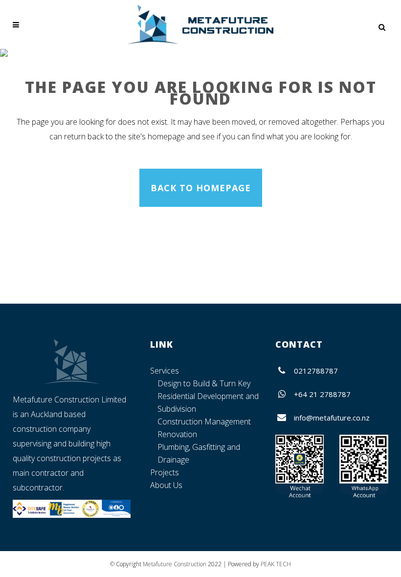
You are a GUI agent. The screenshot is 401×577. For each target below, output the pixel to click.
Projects (164, 472)
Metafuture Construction (174, 564)
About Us (166, 485)
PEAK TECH (276, 564)
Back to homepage (201, 188)
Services (164, 370)
